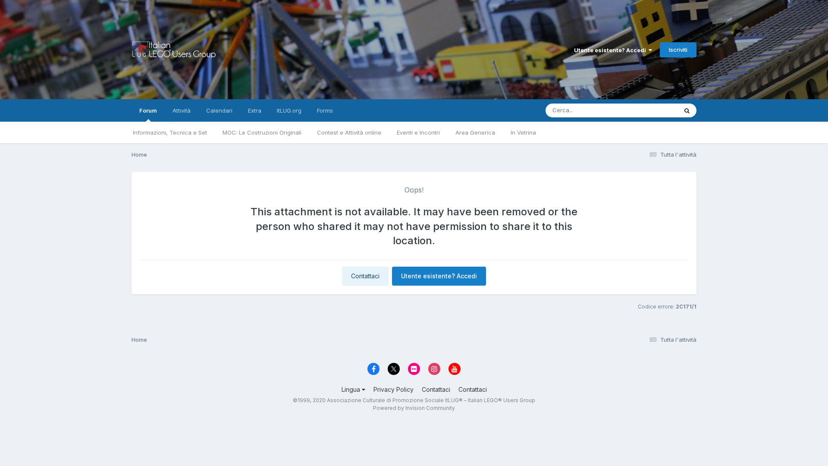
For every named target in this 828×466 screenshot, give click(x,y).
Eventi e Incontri (418, 132)
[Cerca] (686, 110)
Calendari (219, 110)
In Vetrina (523, 132)
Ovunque (654, 110)
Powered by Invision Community (414, 408)
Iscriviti (678, 49)
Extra (254, 110)
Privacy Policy (393, 389)
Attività (181, 110)
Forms (325, 110)
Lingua (352, 389)
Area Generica (475, 132)
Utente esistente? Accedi (611, 50)
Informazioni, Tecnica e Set (170, 132)
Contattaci (365, 276)
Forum (148, 110)
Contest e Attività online (349, 132)
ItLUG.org (289, 110)
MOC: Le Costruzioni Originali (262, 132)
